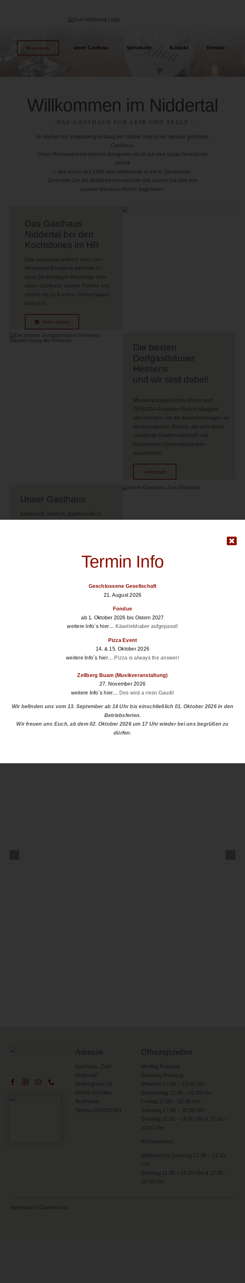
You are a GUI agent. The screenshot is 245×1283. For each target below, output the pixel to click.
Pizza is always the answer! (146, 657)
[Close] (232, 541)
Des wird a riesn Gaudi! (146, 692)
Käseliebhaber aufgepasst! (146, 626)
